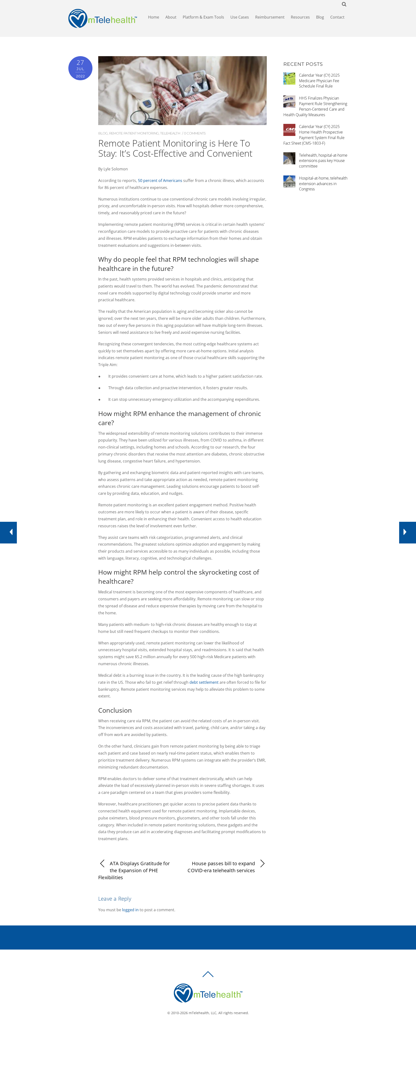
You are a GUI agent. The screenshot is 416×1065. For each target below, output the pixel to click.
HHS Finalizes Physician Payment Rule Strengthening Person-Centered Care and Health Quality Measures (315, 106)
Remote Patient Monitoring (134, 133)
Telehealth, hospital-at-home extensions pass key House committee (323, 161)
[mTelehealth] (102, 25)
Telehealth (170, 133)
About (170, 17)
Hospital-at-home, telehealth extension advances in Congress (323, 183)
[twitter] (209, 1029)
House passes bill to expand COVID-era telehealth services (221, 867)
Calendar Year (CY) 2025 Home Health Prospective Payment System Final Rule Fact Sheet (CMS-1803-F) (313, 135)
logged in (130, 909)
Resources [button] (300, 17)
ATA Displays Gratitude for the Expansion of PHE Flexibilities (134, 870)
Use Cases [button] (239, 17)
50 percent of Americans (159, 180)
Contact (337, 17)
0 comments (195, 133)
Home (153, 17)
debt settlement (204, 682)
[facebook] (202, 1029)
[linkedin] (217, 1029)
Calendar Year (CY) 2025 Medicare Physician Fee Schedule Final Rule (319, 81)
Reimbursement (270, 17)
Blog (320, 17)
